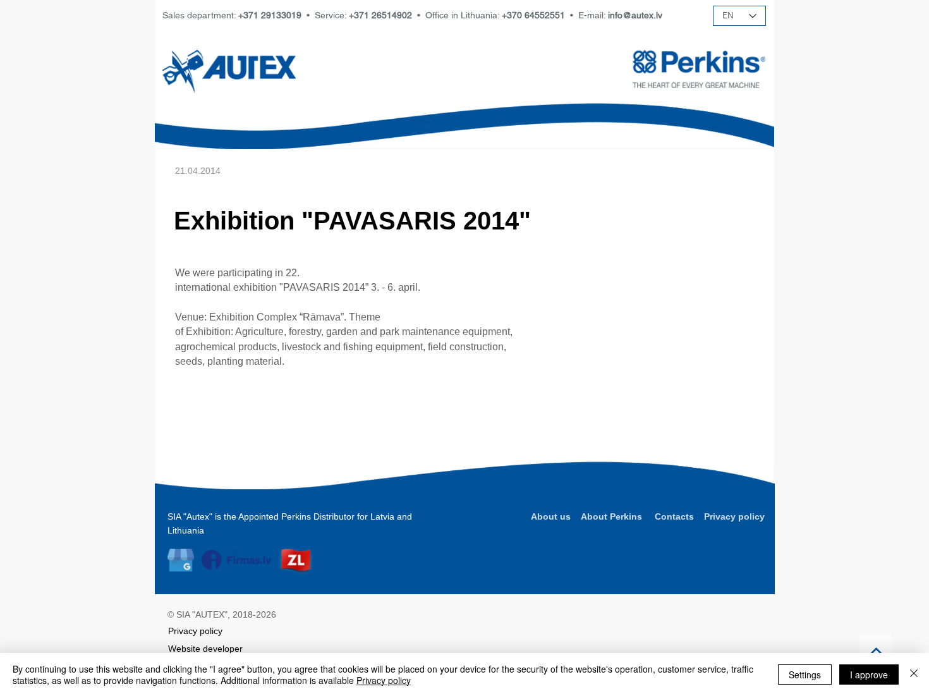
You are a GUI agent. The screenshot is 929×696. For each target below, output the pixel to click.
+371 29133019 (269, 15)
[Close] (913, 674)
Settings (805, 674)
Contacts (674, 516)
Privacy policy (734, 516)
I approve (869, 674)
